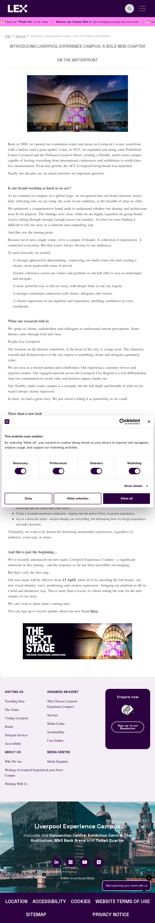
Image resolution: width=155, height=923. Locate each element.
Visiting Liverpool (16, 718)
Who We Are (13, 761)
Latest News (55, 770)
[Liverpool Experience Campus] (17, 8)
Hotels (9, 726)
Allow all (126, 498)
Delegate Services (16, 735)
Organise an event (63, 692)
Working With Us (16, 784)
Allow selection (77, 498)
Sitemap (36, 914)
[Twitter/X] (99, 862)
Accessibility (13, 743)
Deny (28, 498)
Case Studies (55, 740)
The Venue (12, 709)
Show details (133, 486)
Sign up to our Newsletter (128, 727)
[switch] (58, 471)
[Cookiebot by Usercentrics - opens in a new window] (122, 421)
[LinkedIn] (56, 862)
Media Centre (56, 723)
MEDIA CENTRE (58, 752)
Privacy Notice (110, 914)
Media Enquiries (57, 761)
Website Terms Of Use (122, 901)
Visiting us (14, 692)
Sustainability (55, 732)
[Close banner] (149, 421)
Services (52, 715)
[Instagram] (70, 862)
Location (16, 901)
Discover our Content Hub (60, 22)
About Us (13, 752)
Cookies (80, 901)
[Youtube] (84, 862)
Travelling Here (15, 701)
